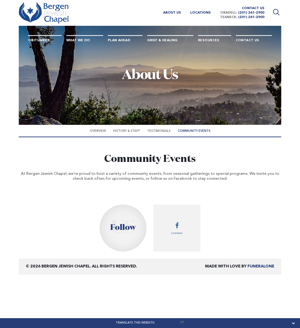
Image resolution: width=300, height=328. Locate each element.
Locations (200, 12)
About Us (172, 12)
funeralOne (261, 266)
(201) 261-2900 (251, 12)
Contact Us (253, 8)
